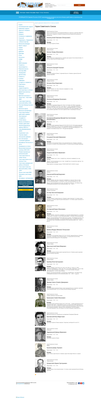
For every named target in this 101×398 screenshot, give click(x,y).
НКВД (20, 59)
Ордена (21, 32)
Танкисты (21, 65)
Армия (21, 47)
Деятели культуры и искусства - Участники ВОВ (25, 97)
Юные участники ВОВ (25, 172)
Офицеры (22, 80)
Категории (22, 12)
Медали (21, 34)
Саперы (21, 78)
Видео (37, 12)
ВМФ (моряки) (23, 63)
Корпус (21, 49)
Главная (28, 12)
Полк (20, 55)
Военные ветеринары (25, 110)
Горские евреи (23, 135)
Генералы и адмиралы (25, 36)
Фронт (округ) (23, 45)
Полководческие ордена (26, 26)
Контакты (46, 12)
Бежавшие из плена (24, 146)
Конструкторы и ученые (26, 90)
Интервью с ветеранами (26, 178)
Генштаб (21, 38)
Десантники (22, 74)
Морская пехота (23, 69)
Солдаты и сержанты (25, 82)
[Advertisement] (25, 215)
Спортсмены (22, 120)
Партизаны (22, 84)
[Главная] (30, 5)
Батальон (21, 57)
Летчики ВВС (22, 70)
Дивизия (21, 51)
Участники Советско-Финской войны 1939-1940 (25, 168)
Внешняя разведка (24, 43)
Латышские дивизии (25, 136)
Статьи (41, 12)
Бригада (21, 53)
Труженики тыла (23, 133)
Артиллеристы (23, 67)
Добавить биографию (76, 13)
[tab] (26, 25)
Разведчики (22, 72)
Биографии (33, 12)
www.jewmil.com (20, 383)
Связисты (21, 76)
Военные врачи (23, 108)
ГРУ (20, 61)
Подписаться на (35, 374)
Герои (20, 24)
